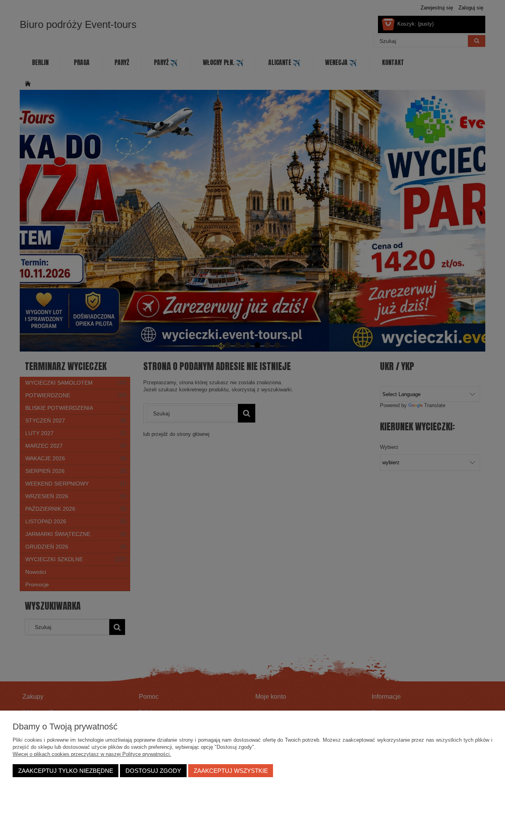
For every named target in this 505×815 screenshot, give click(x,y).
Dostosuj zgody (153, 770)
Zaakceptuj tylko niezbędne (65, 770)
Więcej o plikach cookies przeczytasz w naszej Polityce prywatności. (92, 754)
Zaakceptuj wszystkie (231, 770)
